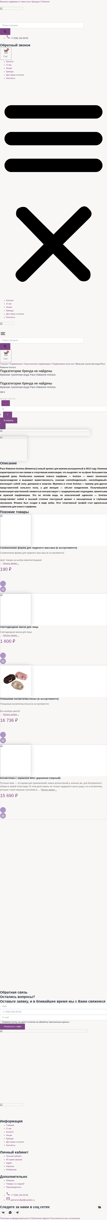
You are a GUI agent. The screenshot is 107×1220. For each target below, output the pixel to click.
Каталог (10, 61)
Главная (4, 364)
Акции (9, 68)
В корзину (8, 420)
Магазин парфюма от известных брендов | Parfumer (25, 2)
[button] (53, 191)
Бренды (10, 71)
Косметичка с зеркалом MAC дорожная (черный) (30, 778)
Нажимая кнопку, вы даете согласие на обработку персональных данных (35, 1022)
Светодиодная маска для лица (19, 627)
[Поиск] (5, 31)
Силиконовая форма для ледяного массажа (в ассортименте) (38, 547)
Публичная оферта (40, 1218)
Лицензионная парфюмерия (37, 364)
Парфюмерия (15, 364)
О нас (9, 65)
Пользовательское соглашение (65, 1218)
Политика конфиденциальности (15, 1218)
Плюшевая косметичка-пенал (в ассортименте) (29, 698)
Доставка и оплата (15, 75)
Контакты (10, 78)
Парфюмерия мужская (63, 364)
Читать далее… (11, 563)
